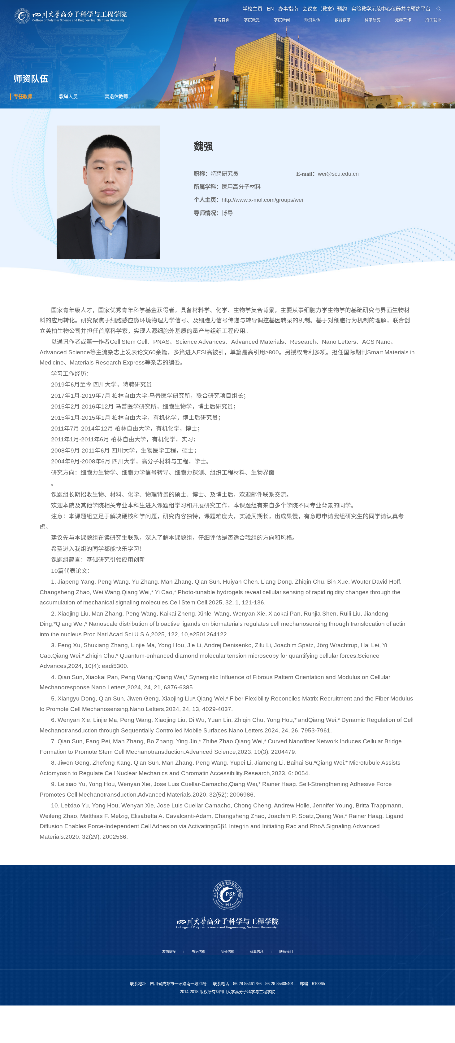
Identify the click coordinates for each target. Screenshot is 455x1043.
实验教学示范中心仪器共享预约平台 (389, 11)
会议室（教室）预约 (321, 11)
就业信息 (266, 986)
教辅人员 (71, 128)
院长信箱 (227, 986)
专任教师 (26, 128)
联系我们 (305, 986)
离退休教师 (120, 128)
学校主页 (245, 11)
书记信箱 (188, 986)
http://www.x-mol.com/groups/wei (262, 234)
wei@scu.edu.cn (338, 208)
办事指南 (284, 11)
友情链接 (149, 986)
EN (264, 11)
